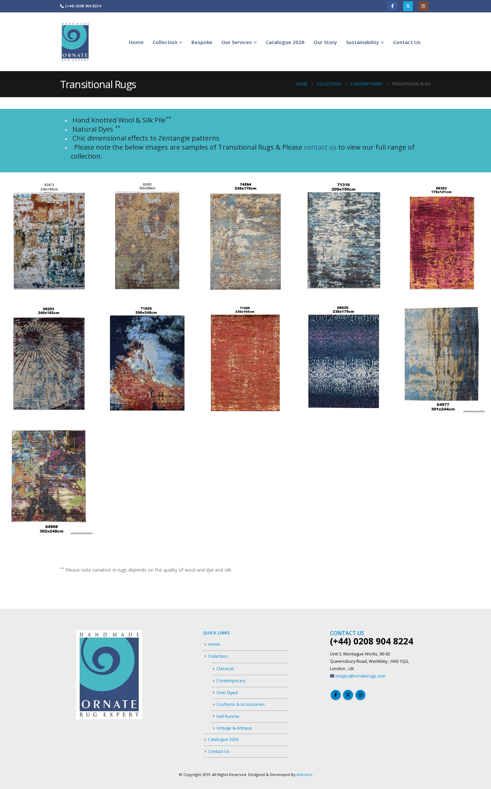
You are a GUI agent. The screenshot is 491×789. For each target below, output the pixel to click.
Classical (224, 668)
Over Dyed (226, 693)
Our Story (325, 42)
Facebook (392, 6)
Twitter (408, 6)
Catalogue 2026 (285, 42)
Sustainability (362, 42)
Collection (165, 42)
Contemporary (230, 680)
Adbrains (304, 774)
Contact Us (407, 42)
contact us (320, 147)
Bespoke (201, 42)
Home (136, 42)
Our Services (236, 42)
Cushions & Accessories (240, 704)
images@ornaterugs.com (360, 676)
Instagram (423, 6)
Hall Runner (228, 716)
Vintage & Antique (234, 728)
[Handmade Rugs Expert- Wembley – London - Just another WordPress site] (75, 42)
